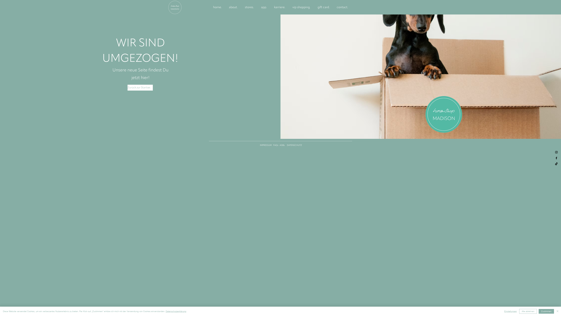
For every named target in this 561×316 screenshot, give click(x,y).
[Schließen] (557, 311)
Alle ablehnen (528, 311)
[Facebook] (556, 158)
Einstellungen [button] (510, 311)
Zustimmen (546, 311)
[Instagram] (556, 152)
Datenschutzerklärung (176, 311)
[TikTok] (556, 164)
